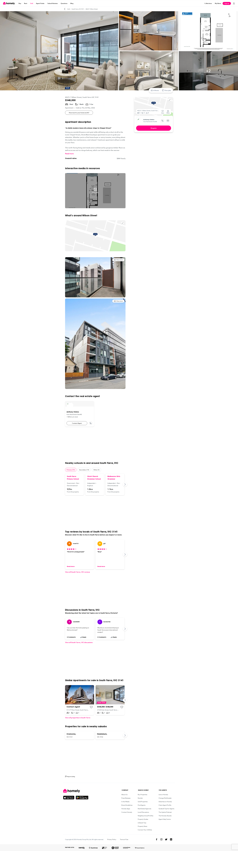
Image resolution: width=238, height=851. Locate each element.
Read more (69, 153)
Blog (71, 3)
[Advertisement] (95, 444)
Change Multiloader (165, 798)
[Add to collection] (91, 707)
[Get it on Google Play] (82, 797)
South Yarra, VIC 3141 (78, 9)
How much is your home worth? (79, 113)
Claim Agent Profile (165, 805)
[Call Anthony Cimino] (91, 423)
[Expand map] (122, 223)
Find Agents (141, 805)
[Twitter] (166, 839)
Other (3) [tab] (96, 470)
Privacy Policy (111, 839)
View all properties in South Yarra (77, 718)
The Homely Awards (165, 816)
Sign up (226, 3)
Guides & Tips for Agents (166, 809)
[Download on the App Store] (69, 797)
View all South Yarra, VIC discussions (79, 642)
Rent (25, 3)
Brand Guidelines (126, 805)
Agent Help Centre (165, 819)
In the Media (125, 801)
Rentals (140, 798)
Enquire (154, 128)
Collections (208, 3)
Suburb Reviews (52, 3)
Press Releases (125, 798)
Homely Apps (125, 809)
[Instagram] (161, 839)
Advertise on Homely (165, 801)
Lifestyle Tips (142, 823)
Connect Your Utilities (145, 830)
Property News (142, 826)
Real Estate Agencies (144, 809)
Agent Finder (40, 3)
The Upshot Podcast (165, 812)
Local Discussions (143, 812)
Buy (20, 3)
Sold (31, 3)
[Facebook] (156, 839)
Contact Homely (126, 812)
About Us (124, 794)
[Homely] (75, 791)
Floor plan (167, 90)
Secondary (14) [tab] (84, 470)
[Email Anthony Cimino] (168, 121)
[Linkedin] (171, 839)
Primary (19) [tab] (71, 470)
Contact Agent (77, 423)
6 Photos (156, 90)
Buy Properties (142, 794)
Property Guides (143, 819)
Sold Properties (143, 801)
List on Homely (163, 794)
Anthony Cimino (148, 119)
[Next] (125, 484)
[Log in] (233, 3)
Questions (64, 3)
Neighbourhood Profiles (145, 816)
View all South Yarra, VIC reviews (77, 572)
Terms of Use (124, 839)
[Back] (64, 9)
